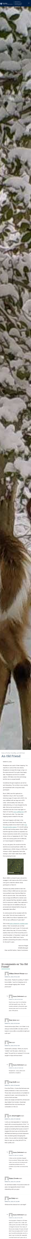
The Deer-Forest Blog (11, 753)
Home (2, 753)
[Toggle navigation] (28, 3)
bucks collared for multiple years (18, 923)
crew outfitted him (18, 812)
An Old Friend (21, 753)
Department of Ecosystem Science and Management (18, 3)
